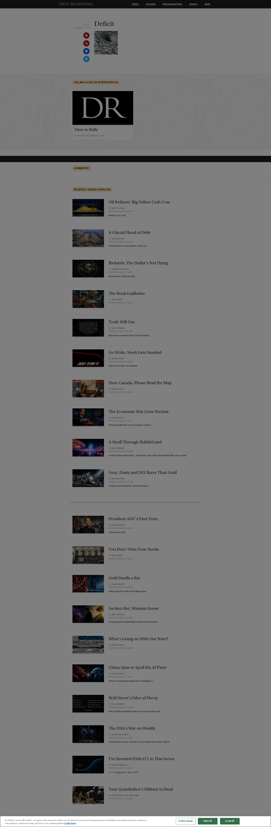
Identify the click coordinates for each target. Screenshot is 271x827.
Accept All (229, 821)
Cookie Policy (70, 824)
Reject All (208, 821)
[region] (135, 821)
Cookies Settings (185, 821)
